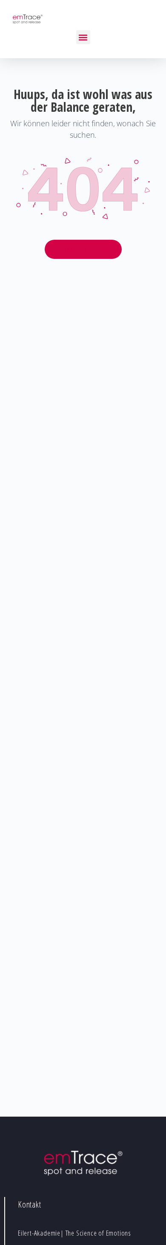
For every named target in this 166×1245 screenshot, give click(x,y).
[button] (83, 37)
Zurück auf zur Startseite (83, 249)
